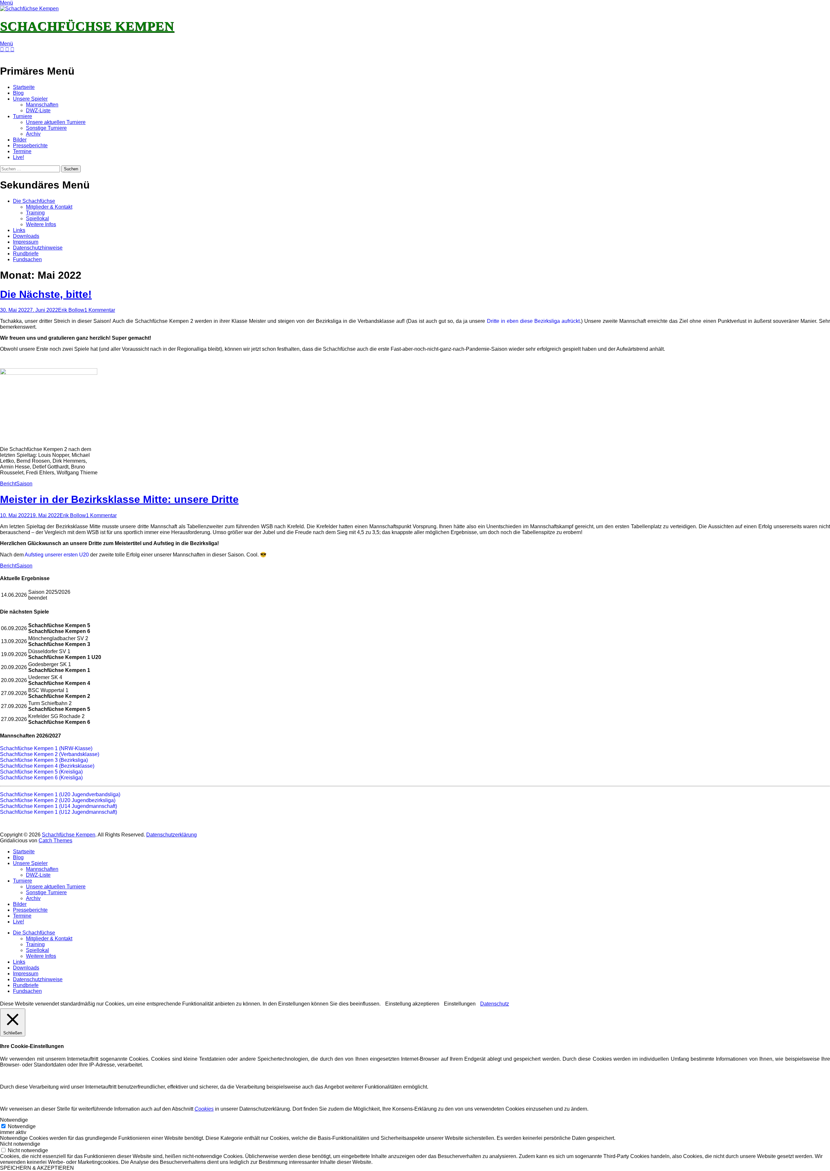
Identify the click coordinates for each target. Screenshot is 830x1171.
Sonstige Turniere (46, 128)
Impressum (25, 242)
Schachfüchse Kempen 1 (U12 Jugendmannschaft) (58, 812)
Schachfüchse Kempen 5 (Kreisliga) (41, 772)
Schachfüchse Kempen (87, 26)
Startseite (24, 87)
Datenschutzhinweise (38, 247)
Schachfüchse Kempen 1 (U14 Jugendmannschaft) (58, 806)
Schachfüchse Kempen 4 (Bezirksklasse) (47, 766)
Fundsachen (27, 259)
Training (35, 212)
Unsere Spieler (30, 99)
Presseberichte (30, 145)
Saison (24, 483)
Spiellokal (37, 218)
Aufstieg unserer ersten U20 (57, 554)
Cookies (204, 1109)
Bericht (8, 483)
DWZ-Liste (38, 110)
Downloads (26, 236)
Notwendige (22, 1126)
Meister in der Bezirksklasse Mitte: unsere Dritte (119, 499)
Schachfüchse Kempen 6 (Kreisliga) (41, 777)
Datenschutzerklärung (171, 834)
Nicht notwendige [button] (20, 1144)
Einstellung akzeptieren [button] (412, 1003)
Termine (22, 151)
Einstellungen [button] (460, 1003)
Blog (18, 93)
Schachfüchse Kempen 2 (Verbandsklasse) (49, 754)
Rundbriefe (26, 253)
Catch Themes (55, 840)
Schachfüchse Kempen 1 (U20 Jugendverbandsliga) (60, 794)
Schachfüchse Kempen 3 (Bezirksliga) (44, 760)
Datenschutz (494, 1003)
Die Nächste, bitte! (46, 294)
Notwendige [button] (14, 1120)
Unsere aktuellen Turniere (56, 122)
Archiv (33, 134)
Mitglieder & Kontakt (49, 207)
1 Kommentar (99, 310)
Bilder (20, 139)
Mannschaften (42, 104)
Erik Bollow (71, 310)
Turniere (22, 116)
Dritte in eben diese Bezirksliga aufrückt (533, 321)
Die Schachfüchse (34, 201)
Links (19, 230)
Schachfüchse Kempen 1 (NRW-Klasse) (46, 748)
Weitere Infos (41, 224)
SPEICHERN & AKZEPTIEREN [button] (37, 1168)
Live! (18, 157)
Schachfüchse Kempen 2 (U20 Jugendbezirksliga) (57, 800)
